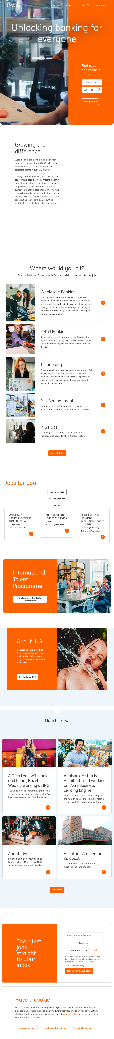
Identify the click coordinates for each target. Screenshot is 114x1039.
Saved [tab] (57, 505)
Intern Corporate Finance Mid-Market (57, 516)
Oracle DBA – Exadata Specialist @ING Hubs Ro (20, 518)
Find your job (90, 101)
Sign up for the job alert (79, 970)
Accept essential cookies (54, 1028)
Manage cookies (70, 1014)
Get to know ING (27, 677)
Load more (57, 889)
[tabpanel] (57, 526)
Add (96, 950)
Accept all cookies (82, 1028)
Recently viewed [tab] (57, 498)
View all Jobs (57, 453)
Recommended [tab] (57, 492)
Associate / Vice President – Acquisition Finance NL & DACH (92, 519)
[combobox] (92, 90)
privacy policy (87, 959)
